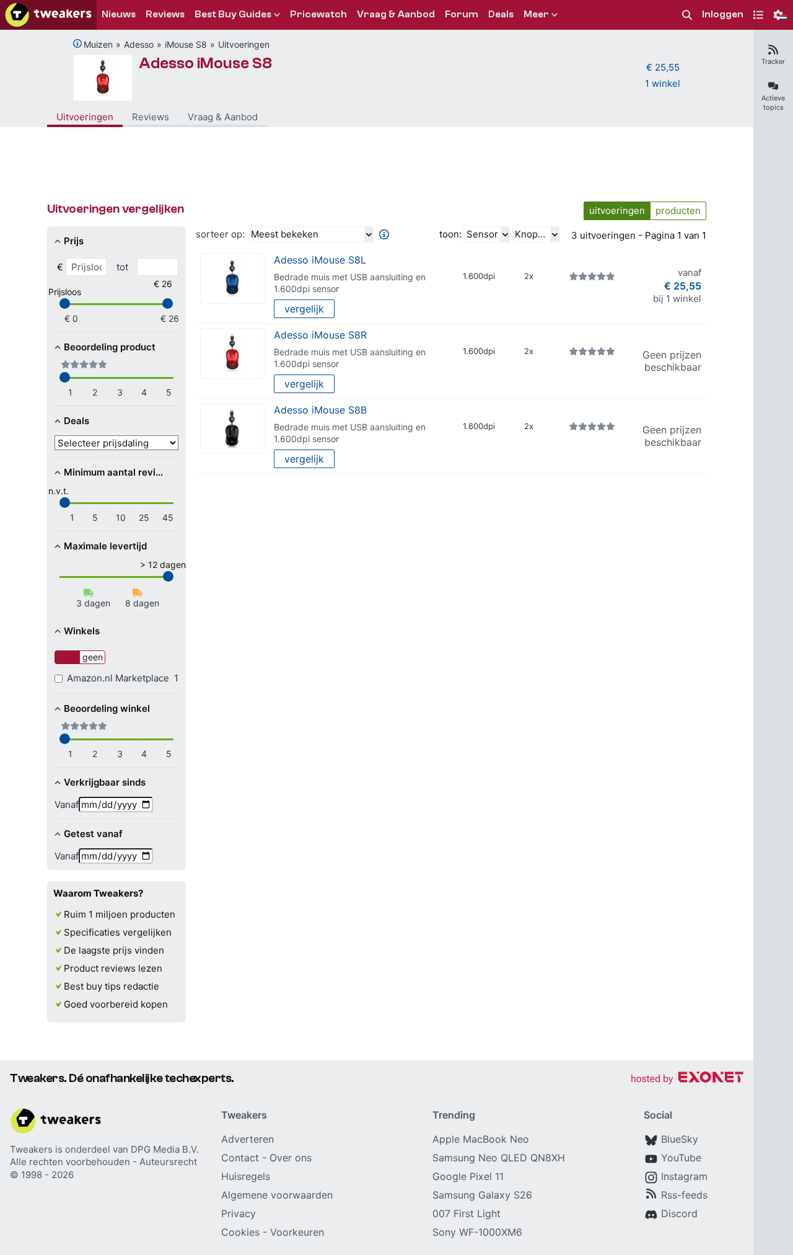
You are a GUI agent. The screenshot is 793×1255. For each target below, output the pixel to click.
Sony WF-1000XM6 (477, 1232)
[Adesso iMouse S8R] (232, 354)
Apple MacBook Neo (480, 1139)
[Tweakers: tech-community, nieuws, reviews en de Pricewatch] (48, 15)
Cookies (240, 1232)
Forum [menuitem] (461, 14)
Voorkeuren (297, 1232)
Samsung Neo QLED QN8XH (498, 1157)
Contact (240, 1157)
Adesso (139, 44)
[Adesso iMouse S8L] (232, 279)
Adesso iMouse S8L (320, 260)
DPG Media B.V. (165, 1149)
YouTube (681, 1157)
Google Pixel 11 (468, 1176)
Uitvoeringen (243, 44)
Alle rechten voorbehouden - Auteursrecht (103, 1162)
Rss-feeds (684, 1195)
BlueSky (679, 1139)
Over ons (290, 1157)
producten (678, 210)
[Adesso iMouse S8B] (232, 429)
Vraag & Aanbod (223, 117)
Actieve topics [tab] (773, 103)
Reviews (150, 117)
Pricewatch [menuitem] (318, 14)
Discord (679, 1213)
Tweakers (31, 1149)
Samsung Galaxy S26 (482, 1195)
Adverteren (247, 1139)
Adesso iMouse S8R (320, 335)
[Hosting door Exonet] (687, 1079)
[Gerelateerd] (77, 43)
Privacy (238, 1213)
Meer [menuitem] (536, 14)
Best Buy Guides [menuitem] (233, 14)
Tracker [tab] (773, 61)
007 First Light (466, 1213)
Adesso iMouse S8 (205, 63)
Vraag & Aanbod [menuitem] (396, 14)
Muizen (98, 44)
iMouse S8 (186, 44)
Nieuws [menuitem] (119, 14)
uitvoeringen (617, 210)
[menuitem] (687, 15)
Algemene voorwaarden (277, 1195)
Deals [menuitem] (501, 14)
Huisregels (245, 1176)
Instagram (684, 1176)
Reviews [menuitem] (165, 14)
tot (122, 267)
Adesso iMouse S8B (320, 410)
